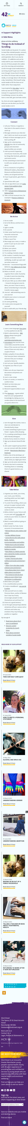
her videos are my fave (18, 267)
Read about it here (9, 680)
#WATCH (8, 25)
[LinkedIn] (14, 1090)
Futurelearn (8, 342)
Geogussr (11, 393)
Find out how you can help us (12, 1082)
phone (3, 41)
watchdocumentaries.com (13, 340)
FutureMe (19, 514)
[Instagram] (5, 1090)
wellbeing (15, 41)
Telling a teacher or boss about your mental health (14, 925)
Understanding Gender (12, 800)
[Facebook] (8, 1090)
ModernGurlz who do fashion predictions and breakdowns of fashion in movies (14, 547)
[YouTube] (11, 1090)
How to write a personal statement (13, 718)
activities (8, 41)
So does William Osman (12, 535)
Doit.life (7, 144)
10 (9, 987)
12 (14, 987)
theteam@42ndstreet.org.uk (11, 1027)
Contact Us (5, 1033)
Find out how (6, 1117)
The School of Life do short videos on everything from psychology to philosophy (13, 577)
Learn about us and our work (12, 1084)
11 (12, 987)
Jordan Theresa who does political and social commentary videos (14, 560)
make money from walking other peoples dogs (15, 186)
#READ (14, 25)
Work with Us (6, 1031)
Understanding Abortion (13, 841)
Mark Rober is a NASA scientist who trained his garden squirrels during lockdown (15, 554)
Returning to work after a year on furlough (13, 969)
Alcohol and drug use (12, 760)
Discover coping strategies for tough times (12, 628)
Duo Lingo (23, 328)
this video (16, 88)
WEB (2, 1046)
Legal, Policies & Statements (12, 1035)
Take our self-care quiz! (13, 677)
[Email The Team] (2, 1090)
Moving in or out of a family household (12, 882)
